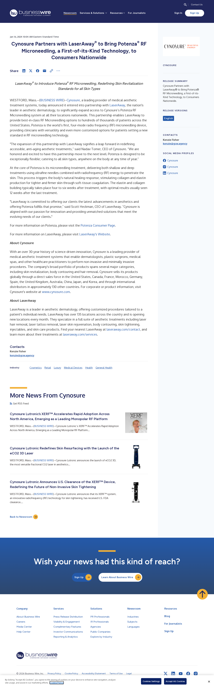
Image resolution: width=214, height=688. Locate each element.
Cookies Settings (151, 681)
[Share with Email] (44, 70)
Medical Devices (73, 367)
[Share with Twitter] (30, 70)
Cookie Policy (56, 682)
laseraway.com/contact (123, 329)
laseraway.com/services (80, 334)
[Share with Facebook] (37, 70)
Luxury (57, 367)
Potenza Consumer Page (98, 225)
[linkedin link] (173, 673)
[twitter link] (165, 673)
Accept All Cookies (175, 681)
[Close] (209, 681)
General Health (104, 367)
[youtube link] (181, 673)
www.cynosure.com (56, 292)
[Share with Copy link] (51, 70)
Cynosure (73, 100)
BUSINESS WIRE (52, 100)
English (168, 118)
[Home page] (30, 13)
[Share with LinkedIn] (23, 70)
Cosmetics (36, 367)
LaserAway (117, 105)
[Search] (185, 4)
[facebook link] (188, 673)
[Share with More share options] (58, 70)
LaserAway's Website (94, 234)
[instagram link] (196, 673)
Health (89, 367)
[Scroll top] (202, 594)
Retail (47, 367)
